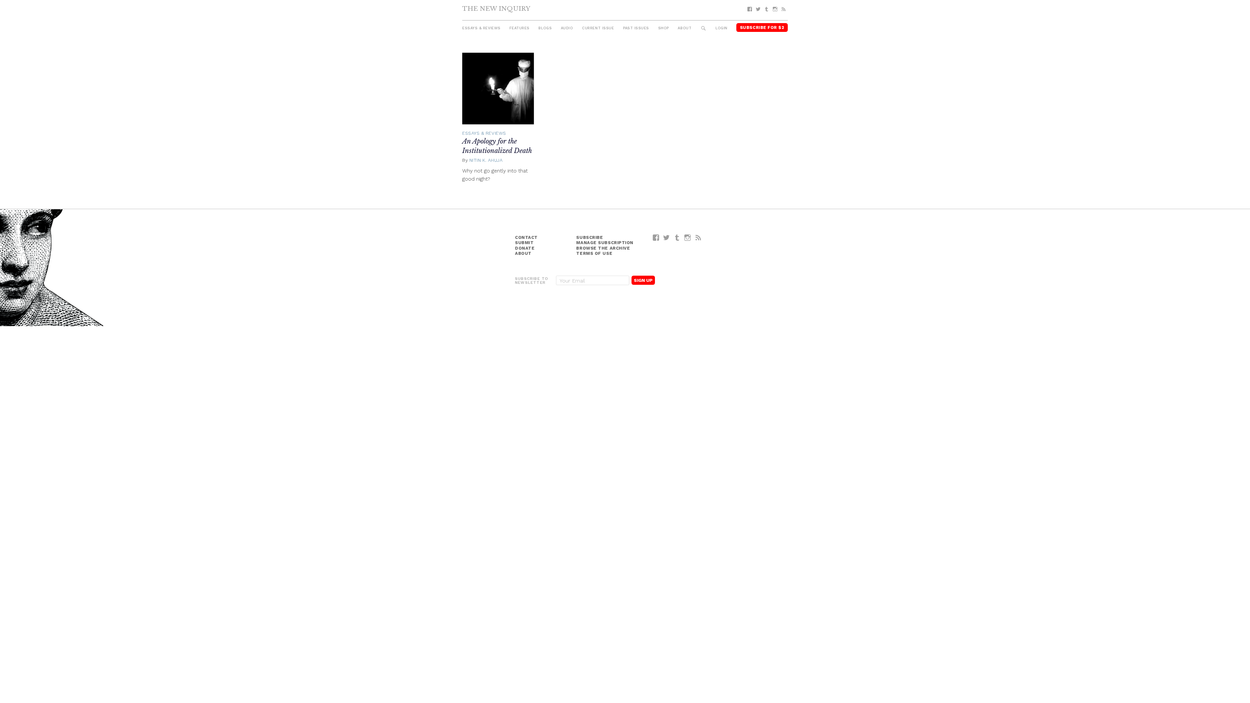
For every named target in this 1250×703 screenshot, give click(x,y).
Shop (663, 28)
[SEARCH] (704, 28)
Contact (526, 237)
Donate (525, 248)
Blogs (545, 28)
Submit (524, 242)
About (684, 28)
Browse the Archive (603, 248)
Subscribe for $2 (762, 27)
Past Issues (636, 28)
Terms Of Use (594, 253)
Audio (567, 28)
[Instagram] (775, 9)
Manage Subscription (604, 242)
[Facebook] (749, 9)
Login (721, 28)
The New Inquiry (496, 8)
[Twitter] (758, 9)
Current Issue (598, 28)
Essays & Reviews (481, 28)
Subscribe (589, 237)
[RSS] (783, 9)
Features (519, 28)
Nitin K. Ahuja (486, 160)
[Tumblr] (766, 9)
